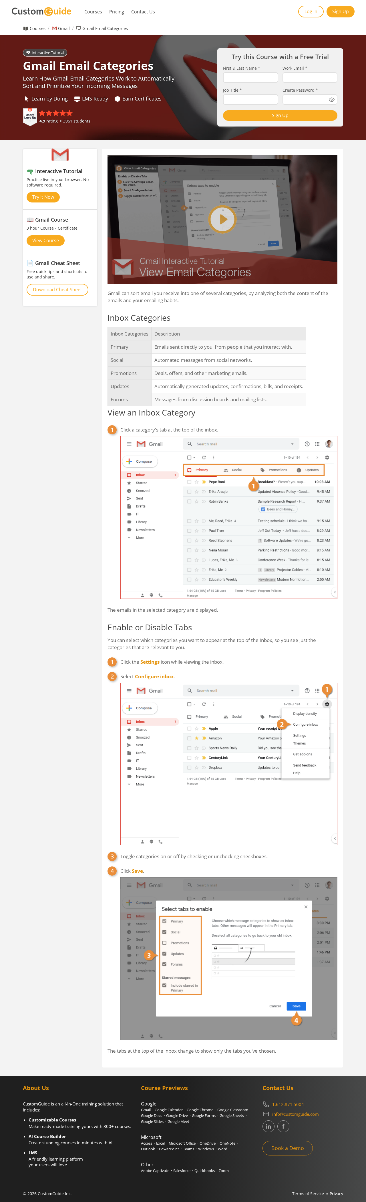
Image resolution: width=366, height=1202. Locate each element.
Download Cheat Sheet (57, 289)
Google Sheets (232, 1115)
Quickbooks (204, 1170)
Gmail (64, 28)
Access (146, 1143)
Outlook (148, 1148)
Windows (206, 1148)
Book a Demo (287, 1148)
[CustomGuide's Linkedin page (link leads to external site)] (268, 1126)
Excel (160, 1143)
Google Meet (178, 1121)
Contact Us (143, 12)
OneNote (227, 1143)
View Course (45, 240)
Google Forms (204, 1115)
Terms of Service (308, 1193)
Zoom (224, 1170)
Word (222, 1148)
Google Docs (151, 1115)
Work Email (295, 68)
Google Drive (177, 1115)
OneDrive (208, 1143)
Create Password (300, 90)
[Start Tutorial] (222, 219)
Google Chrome (200, 1109)
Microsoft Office (182, 1143)
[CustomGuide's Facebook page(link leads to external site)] (283, 1126)
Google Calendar (169, 1109)
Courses (93, 12)
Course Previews (164, 1088)
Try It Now (43, 197)
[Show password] (332, 100)
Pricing (116, 12)
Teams (188, 1148)
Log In (311, 11)
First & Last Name (241, 68)
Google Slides (152, 1121)
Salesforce (181, 1170)
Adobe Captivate (155, 1170)
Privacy (336, 1193)
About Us (36, 1088)
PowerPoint (169, 1148)
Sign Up (340, 11)
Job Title (232, 90)
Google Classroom (232, 1109)
